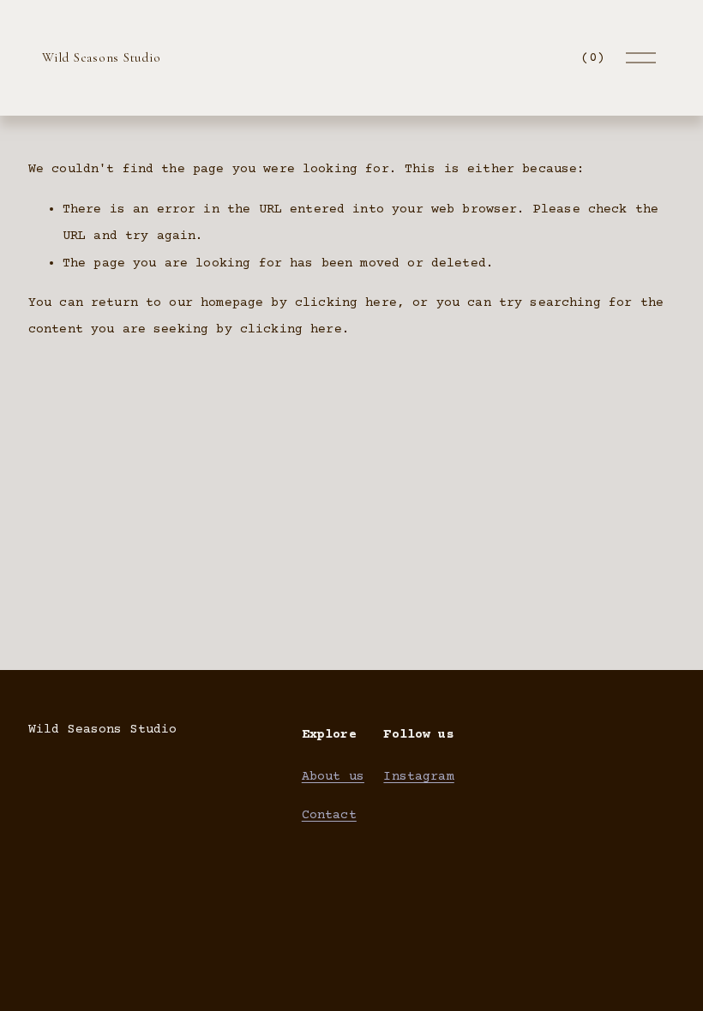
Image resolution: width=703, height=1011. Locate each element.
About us (333, 776)
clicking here (346, 303)
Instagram (418, 776)
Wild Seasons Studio (101, 57)
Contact (329, 815)
